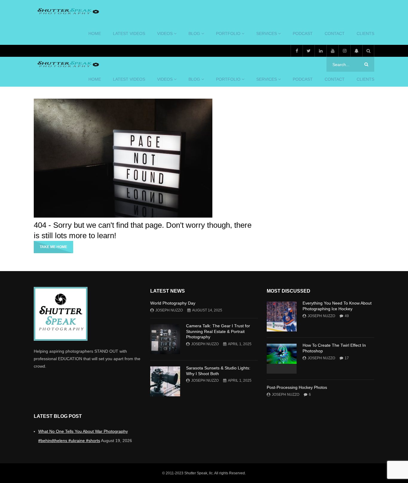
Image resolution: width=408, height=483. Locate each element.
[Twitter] (309, 51)
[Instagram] (344, 51)
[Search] (368, 51)
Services (266, 33)
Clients (365, 33)
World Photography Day (172, 303)
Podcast (303, 33)
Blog (194, 33)
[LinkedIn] (320, 51)
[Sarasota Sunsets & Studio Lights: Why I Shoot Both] (165, 381)
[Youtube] (332, 51)
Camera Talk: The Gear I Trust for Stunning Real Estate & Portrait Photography (218, 331)
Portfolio (228, 33)
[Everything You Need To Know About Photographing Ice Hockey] (282, 316)
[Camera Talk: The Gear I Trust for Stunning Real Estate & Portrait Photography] (165, 339)
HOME (94, 33)
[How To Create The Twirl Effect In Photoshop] (282, 359)
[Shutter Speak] (67, 11)
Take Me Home (53, 247)
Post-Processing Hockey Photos (297, 387)
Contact (335, 33)
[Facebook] (297, 51)
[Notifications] (356, 51)
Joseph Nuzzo (169, 310)
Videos (165, 33)
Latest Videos (129, 33)
